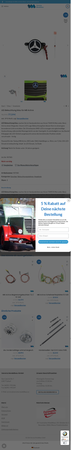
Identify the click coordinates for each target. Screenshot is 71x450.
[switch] (65, 443)
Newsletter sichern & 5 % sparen (53, 242)
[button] (4, 446)
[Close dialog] (68, 200)
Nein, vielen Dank (53, 247)
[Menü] (68, 431)
